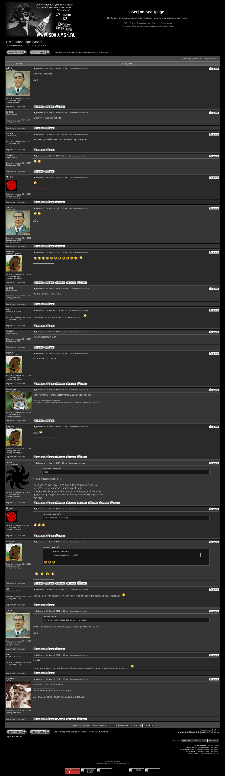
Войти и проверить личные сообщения (149, 26)
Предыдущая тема (191, 59)
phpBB (107, 763)
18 (36, 45)
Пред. (19, 45)
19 (39, 45)
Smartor (118, 761)
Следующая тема (210, 59)
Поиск (132, 23)
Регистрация (166, 23)
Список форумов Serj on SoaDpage (71, 52)
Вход (171, 26)
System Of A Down (99, 52)
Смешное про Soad (24, 42)
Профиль (126, 26)
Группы (155, 23)
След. (43, 45)
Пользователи (143, 23)
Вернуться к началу (15, 106)
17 (33, 45)
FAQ (125, 23)
